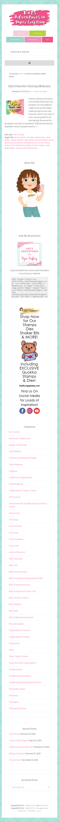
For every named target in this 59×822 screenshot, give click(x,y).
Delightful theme (31, 805)
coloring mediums (16, 140)
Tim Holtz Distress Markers (21, 145)
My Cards (13, 610)
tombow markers (38, 145)
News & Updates (16, 624)
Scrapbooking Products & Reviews (25, 682)
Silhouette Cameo (17, 689)
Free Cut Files (15, 526)
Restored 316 (43, 805)
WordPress (32, 811)
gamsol (13, 143)
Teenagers (14, 702)
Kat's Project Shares (18, 571)
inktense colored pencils (24, 143)
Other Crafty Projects (18, 656)
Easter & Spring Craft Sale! (21, 747)
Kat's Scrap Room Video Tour (22, 591)
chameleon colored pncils (36, 137)
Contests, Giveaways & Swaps (23, 458)
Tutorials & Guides (17, 708)
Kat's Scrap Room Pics (19, 584)
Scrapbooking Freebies (20, 676)
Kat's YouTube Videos (19, 597)
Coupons (13, 471)
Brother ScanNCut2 (18, 445)
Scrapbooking (15, 669)
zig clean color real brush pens (26, 148)
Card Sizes (14, 734)
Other (11, 650)
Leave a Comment (40, 91)
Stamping (13, 695)
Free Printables (16, 539)
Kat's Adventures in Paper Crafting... (29, 18)
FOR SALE (13, 519)
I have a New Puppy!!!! (19, 740)
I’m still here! (15, 760)
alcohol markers (20, 137)
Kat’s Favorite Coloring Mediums (29, 86)
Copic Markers (29, 140)
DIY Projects (14, 497)
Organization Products (19, 630)
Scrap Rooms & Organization (22, 663)
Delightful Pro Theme (32, 808)
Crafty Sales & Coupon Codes (22, 490)
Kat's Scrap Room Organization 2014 (26, 578)
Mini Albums (15, 604)
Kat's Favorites (18, 134)
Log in (39, 811)
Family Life (14, 513)
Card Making (15, 451)
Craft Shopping (16, 484)
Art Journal (14, 432)
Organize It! (14, 643)
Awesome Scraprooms (19, 438)
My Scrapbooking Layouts (21, 617)
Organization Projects (19, 636)
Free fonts (14, 532)
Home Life (14, 545)
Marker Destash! (16, 753)
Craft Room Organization (21, 477)
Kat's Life (13, 565)
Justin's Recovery (17, 552)
